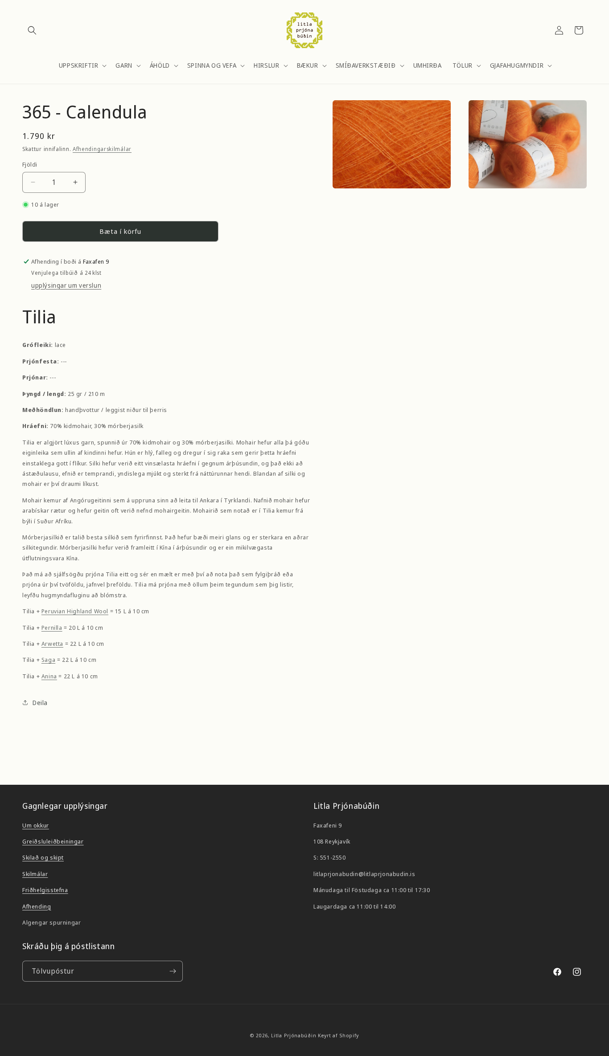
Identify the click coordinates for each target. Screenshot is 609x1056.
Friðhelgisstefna (45, 890)
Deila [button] (40, 702)
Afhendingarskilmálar (102, 149)
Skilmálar (35, 874)
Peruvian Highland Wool (74, 611)
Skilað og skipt (43, 857)
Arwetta (52, 644)
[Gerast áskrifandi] (172, 971)
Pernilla (51, 628)
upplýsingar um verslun (66, 285)
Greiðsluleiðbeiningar (53, 841)
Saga (48, 660)
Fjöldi (29, 164)
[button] (32, 30)
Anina (49, 676)
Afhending (36, 906)
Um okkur (35, 825)
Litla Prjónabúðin (293, 1035)
